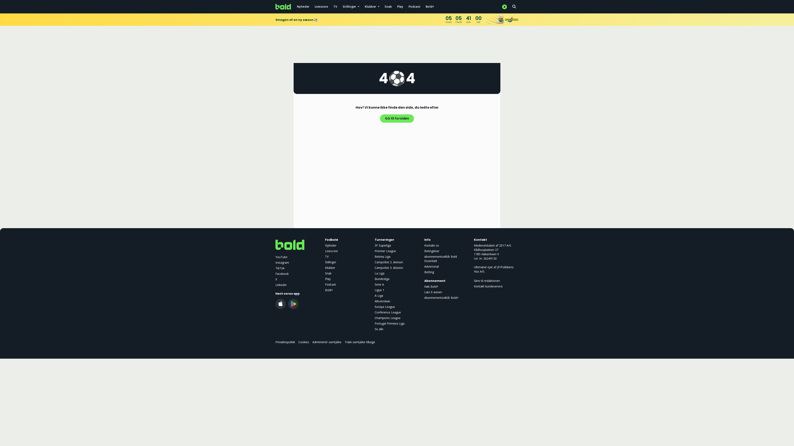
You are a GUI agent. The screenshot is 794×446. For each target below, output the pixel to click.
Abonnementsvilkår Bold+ (441, 298)
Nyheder (303, 6)
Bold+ (430, 6)
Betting (429, 272)
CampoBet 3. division (389, 268)
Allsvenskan (382, 301)
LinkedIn (281, 285)
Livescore (321, 6)
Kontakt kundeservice (488, 286)
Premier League (385, 251)
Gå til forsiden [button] (397, 118)
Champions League (388, 318)
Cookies (303, 342)
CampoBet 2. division (389, 262)
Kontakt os (431, 245)
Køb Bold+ (431, 286)
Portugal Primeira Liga (389, 323)
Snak (388, 6)
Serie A (379, 284)
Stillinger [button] (350, 6)
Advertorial (431, 266)
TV (335, 6)
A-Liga (379, 296)
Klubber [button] (371, 6)
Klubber (330, 268)
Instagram (282, 263)
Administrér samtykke (326, 342)
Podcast (414, 6)
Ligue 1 (379, 290)
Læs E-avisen (433, 292)
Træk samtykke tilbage (360, 342)
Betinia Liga (382, 257)
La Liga (379, 273)
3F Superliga (383, 245)
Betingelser (431, 251)
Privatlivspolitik (285, 342)
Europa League (385, 307)
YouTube (281, 257)
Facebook (282, 274)
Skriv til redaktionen (487, 281)
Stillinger (330, 262)
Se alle (379, 329)
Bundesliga (382, 279)
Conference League (388, 312)
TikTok (280, 268)
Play (400, 6)
